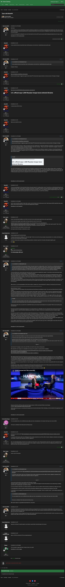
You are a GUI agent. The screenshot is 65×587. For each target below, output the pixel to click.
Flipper (5, 545)
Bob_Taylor (5, 217)
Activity (27, 4)
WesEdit (23, 493)
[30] (32, 75)
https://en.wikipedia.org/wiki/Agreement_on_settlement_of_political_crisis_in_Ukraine (38, 357)
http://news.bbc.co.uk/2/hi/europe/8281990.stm (19, 351)
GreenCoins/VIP (21, 4)
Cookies (37, 583)
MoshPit (6, 43)
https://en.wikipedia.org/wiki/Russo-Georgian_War (19, 74)
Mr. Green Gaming (5, 1)
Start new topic (60, 21)
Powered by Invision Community (32, 585)
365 (6, 554)
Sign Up (62, 1)
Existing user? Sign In (54, 1)
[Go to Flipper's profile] (6, 549)
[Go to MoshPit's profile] (6, 46)
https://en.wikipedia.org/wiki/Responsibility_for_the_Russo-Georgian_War (23, 224)
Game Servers (12, 4)
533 (6, 226)
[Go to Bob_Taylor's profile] (6, 221)
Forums (6, 4)
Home (3, 4)
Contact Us (33, 583)
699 (6, 194)
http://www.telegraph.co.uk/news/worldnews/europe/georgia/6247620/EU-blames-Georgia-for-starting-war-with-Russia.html (32, 350)
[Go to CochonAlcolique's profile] (6, 422)
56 (6, 34)
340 (6, 427)
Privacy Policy (28, 583)
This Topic (59, 4)
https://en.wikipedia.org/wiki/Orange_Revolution (23, 406)
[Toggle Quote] (12, 138)
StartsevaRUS (6, 26)
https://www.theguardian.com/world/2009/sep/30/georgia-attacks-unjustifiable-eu (24, 352)
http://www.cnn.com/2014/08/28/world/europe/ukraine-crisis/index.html (23, 90)
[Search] (63, 4)
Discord (31, 4)
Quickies (12, 17)
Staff (16, 4)
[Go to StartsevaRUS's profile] (3, 17)
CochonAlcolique (6, 418)
